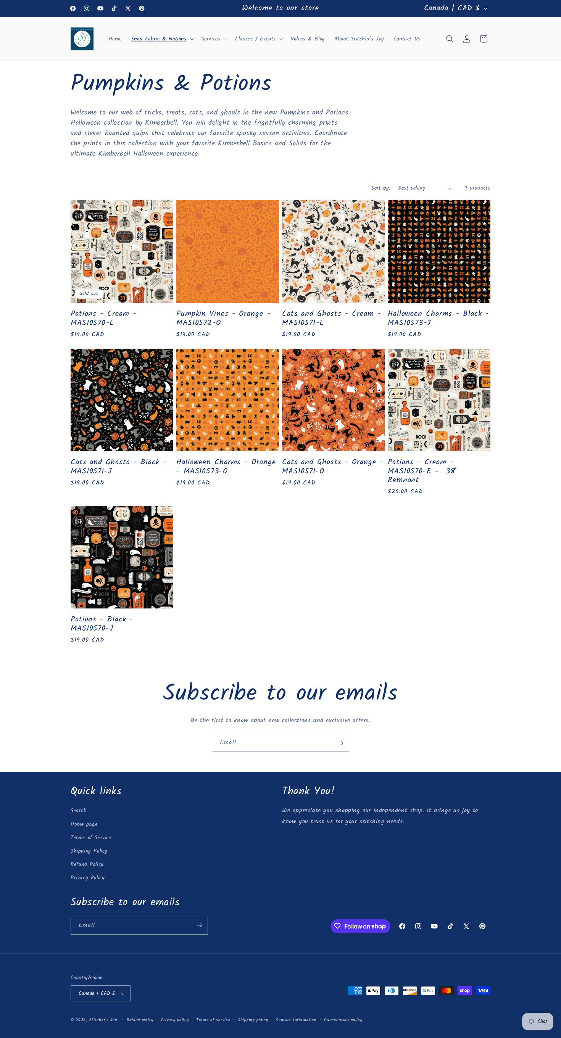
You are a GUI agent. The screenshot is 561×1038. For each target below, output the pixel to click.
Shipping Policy (89, 851)
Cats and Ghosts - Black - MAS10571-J (119, 467)
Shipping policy (253, 1020)
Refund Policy (87, 864)
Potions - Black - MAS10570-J (102, 624)
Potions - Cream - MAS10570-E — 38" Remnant (423, 471)
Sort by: (380, 188)
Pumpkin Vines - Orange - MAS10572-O (223, 318)
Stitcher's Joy (103, 1020)
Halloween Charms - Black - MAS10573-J (438, 318)
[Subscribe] (340, 743)
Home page (84, 824)
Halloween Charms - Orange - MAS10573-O (226, 467)
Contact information (296, 1020)
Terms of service (213, 1020)
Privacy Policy (88, 878)
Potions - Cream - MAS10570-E (103, 318)
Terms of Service (91, 838)
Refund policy (140, 1020)
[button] (161, 39)
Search (79, 811)
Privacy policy (175, 1020)
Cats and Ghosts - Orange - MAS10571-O (332, 467)
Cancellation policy (343, 1020)
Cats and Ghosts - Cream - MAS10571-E (331, 318)
